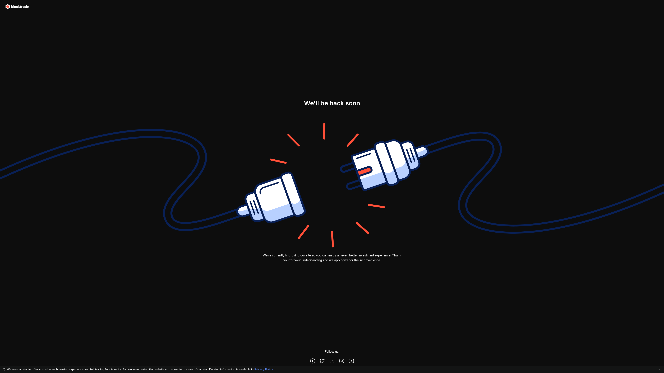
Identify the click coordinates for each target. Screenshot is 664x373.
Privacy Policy (263, 369)
